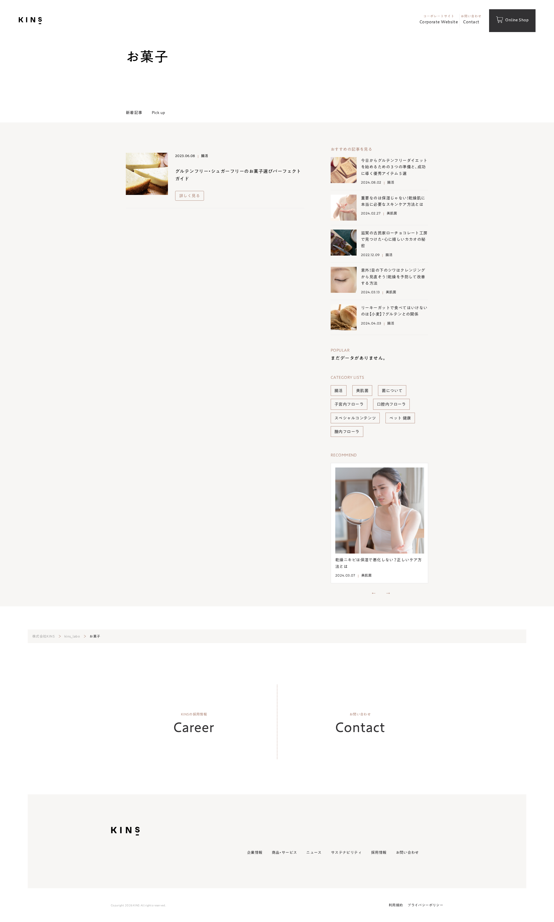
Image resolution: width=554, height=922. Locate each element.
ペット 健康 (400, 418)
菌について (392, 390)
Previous (374, 592)
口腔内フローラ (391, 404)
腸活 (338, 390)
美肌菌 (362, 390)
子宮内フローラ (349, 404)
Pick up (158, 112)
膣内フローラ (347, 431)
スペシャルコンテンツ (355, 418)
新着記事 (134, 112)
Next (388, 592)
